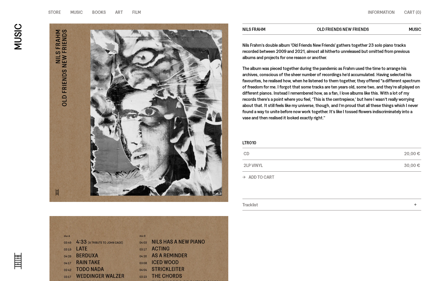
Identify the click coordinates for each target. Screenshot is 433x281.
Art (119, 12)
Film (136, 12)
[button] (331, 154)
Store (54, 12)
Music (76, 12)
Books (99, 12)
